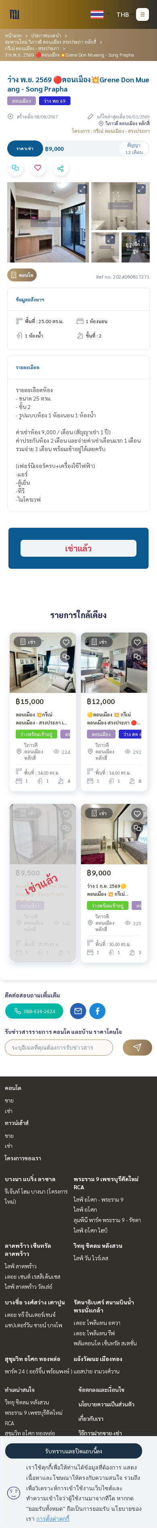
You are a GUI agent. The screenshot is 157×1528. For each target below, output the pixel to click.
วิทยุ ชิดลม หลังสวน (98, 1245)
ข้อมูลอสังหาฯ (30, 299)
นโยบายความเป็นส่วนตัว (106, 1404)
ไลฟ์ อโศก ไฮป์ (90, 1230)
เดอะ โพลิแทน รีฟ (94, 1333)
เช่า (8, 1110)
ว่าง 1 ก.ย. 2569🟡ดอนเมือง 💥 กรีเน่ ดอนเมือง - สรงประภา (109, 890)
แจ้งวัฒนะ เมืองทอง (98, 1358)
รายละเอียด (27, 367)
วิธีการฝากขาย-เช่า (100, 1432)
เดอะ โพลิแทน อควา (97, 1322)
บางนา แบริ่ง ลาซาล (30, 1178)
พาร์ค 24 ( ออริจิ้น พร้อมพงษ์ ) (38, 1371)
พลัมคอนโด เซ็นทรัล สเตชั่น (105, 1343)
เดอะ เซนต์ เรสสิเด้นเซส (32, 1276)
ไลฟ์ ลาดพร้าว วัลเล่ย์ (28, 1286)
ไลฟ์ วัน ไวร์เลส (91, 1257)
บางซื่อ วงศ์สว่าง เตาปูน (35, 1302)
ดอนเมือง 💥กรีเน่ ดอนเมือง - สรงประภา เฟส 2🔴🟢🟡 (43, 718)
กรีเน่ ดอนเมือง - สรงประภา (32, 48)
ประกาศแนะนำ (46, 35)
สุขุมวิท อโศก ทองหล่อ (32, 1358)
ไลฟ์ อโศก (85, 1209)
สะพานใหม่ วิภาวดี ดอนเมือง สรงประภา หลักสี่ (50, 42)
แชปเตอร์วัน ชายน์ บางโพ (33, 1325)
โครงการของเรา (23, 1158)
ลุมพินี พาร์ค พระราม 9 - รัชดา (107, 1219)
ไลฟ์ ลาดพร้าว (21, 1266)
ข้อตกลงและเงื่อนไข (101, 1389)
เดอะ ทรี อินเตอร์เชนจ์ (30, 1314)
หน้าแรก (13, 35)
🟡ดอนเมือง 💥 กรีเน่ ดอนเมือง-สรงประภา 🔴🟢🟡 (112, 718)
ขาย (9, 1100)
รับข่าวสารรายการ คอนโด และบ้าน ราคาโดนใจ (63, 1031)
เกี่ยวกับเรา (90, 1418)
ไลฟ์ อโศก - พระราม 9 (99, 1199)
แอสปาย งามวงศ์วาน (97, 1371)
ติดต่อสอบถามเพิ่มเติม (32, 995)
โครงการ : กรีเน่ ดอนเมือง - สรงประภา (111, 131)
